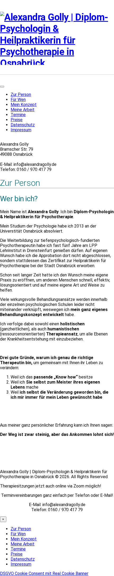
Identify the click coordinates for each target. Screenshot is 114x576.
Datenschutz (23, 124)
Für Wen (18, 99)
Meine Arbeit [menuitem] (22, 543)
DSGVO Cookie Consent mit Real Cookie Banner (44, 573)
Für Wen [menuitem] (18, 533)
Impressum (21, 129)
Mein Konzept (24, 104)
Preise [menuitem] (17, 554)
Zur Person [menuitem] (21, 528)
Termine (18, 114)
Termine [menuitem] (18, 549)
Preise (17, 119)
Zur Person (21, 94)
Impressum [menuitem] (21, 564)
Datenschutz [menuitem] (23, 559)
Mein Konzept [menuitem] (24, 538)
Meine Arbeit (22, 109)
